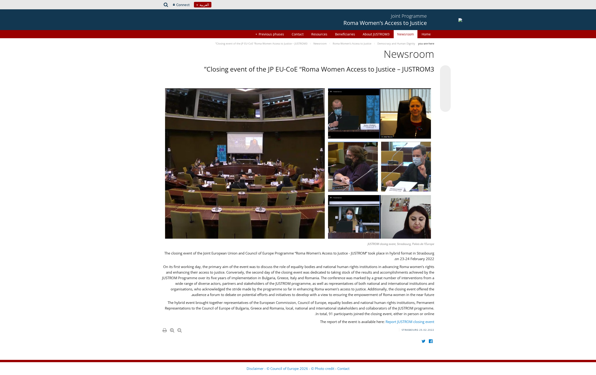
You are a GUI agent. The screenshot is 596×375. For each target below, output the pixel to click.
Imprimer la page (164, 329)
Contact (298, 34)
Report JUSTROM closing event (410, 321)
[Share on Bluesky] (445, 71)
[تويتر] (423, 341)
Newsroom (405, 34)
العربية (204, 4)
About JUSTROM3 (376, 34)
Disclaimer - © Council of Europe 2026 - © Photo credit (291, 368)
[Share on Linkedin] (445, 97)
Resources (319, 34)
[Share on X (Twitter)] (445, 79)
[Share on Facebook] (445, 88)
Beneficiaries (345, 34)
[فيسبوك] (430, 341)
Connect (183, 4)
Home (426, 34)
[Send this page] (445, 106)
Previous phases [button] (271, 34)
